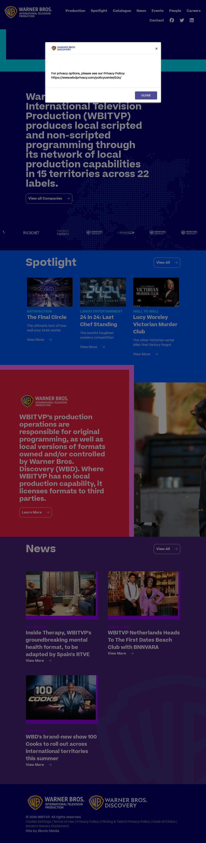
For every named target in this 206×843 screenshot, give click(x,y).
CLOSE (146, 95)
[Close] (156, 48)
